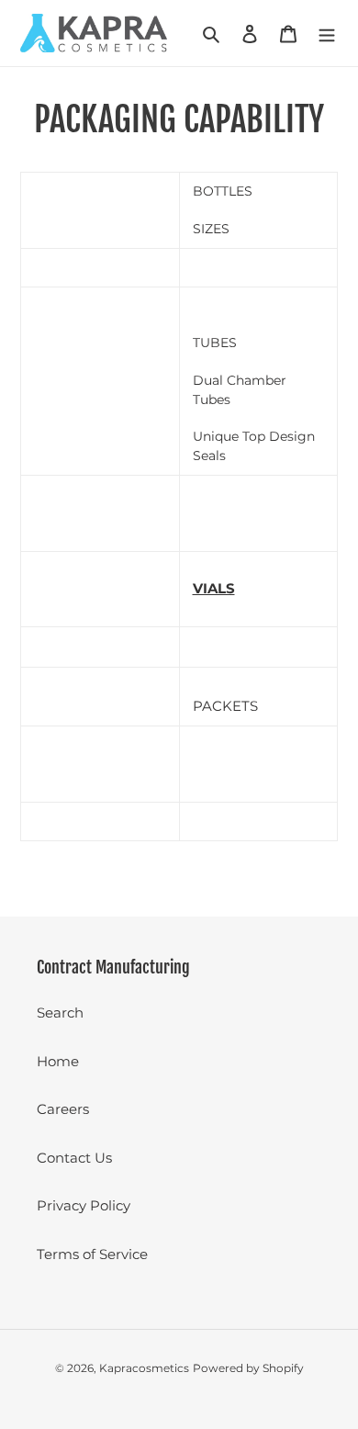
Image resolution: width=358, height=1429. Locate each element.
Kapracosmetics (144, 1368)
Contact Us (74, 1157)
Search (60, 1012)
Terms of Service (92, 1254)
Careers (63, 1109)
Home (58, 1061)
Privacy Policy (83, 1205)
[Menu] (327, 33)
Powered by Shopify (248, 1368)
